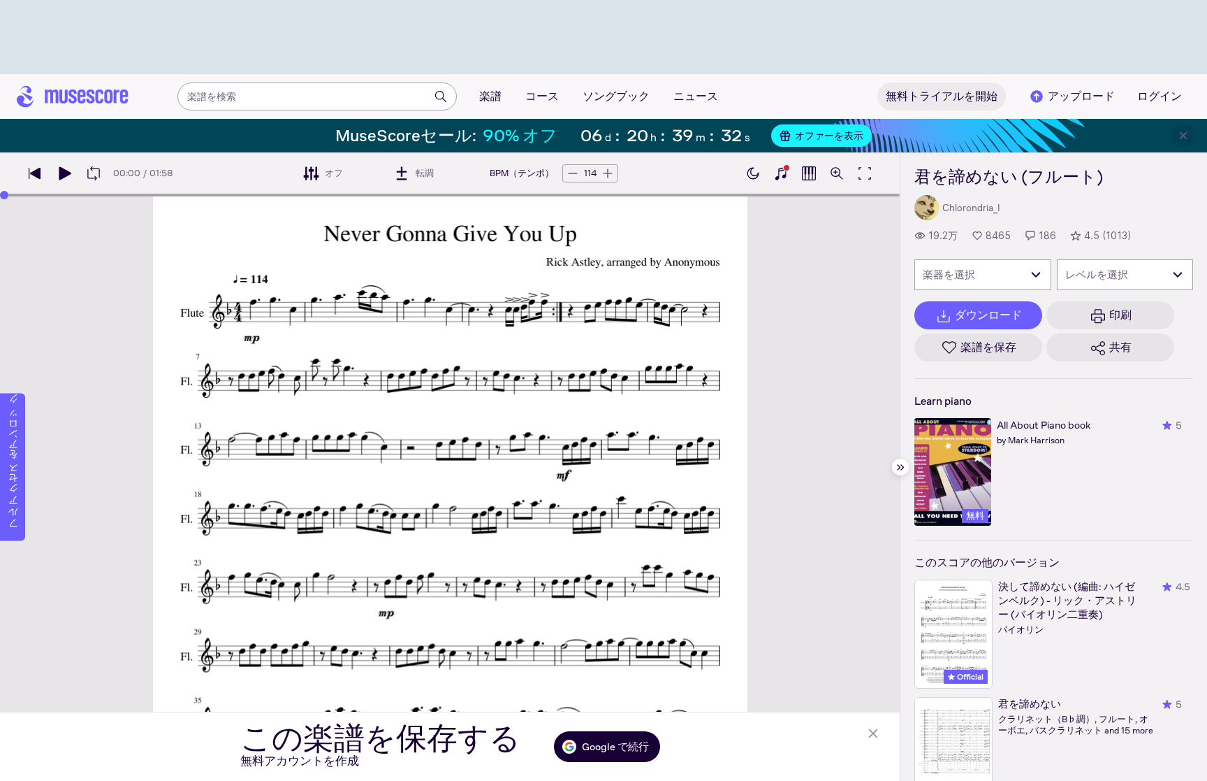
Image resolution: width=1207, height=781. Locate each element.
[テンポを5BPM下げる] (572, 173)
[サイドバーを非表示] (900, 467)
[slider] (4, 195)
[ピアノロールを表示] (809, 173)
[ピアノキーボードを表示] (781, 173)
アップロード (1081, 96)
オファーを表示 (829, 135)
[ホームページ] (73, 96)
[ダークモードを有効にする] (753, 173)
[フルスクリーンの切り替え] (865, 173)
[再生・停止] (64, 173)
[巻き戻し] (35, 173)
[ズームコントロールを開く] (837, 173)
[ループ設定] (94, 173)
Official (969, 677)
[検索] (440, 96)
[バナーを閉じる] (1183, 135)
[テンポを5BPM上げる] (607, 173)
